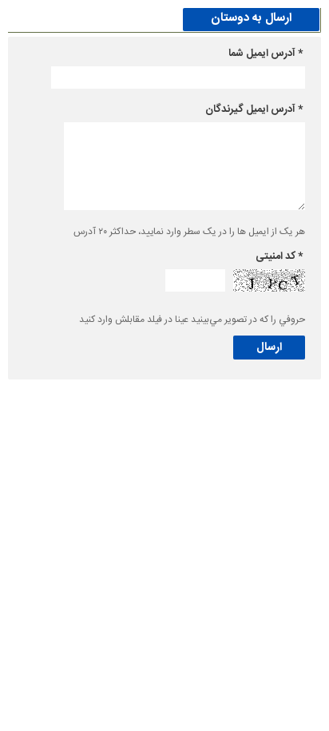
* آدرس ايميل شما (265, 53)
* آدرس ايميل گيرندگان (254, 109)
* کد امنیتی (279, 256)
